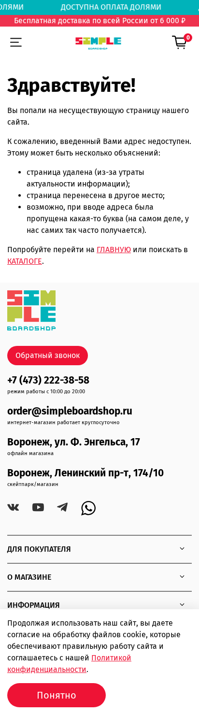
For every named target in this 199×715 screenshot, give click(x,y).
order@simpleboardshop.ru (69, 411)
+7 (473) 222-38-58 (48, 380)
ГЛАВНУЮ (114, 249)
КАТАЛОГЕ (24, 261)
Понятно (56, 695)
